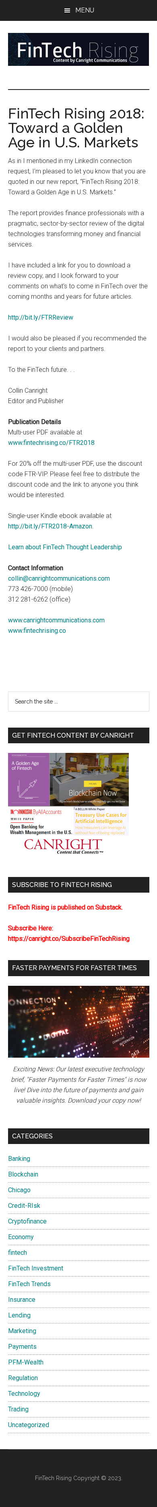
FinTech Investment (35, 1268)
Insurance (21, 1299)
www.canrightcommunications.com (56, 620)
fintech (17, 1252)
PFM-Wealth (25, 1362)
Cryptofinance (27, 1221)
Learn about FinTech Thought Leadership (65, 547)
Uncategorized (28, 1425)
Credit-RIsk (24, 1205)
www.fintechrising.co (37, 630)
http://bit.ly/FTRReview (40, 317)
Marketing (22, 1331)
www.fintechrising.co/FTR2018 (51, 443)
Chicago (19, 1190)
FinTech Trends (29, 1284)
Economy (21, 1237)
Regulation (23, 1378)
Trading (18, 1409)
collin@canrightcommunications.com (59, 578)
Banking (19, 1158)
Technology (24, 1393)
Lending (19, 1315)
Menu (84, 10)
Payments (22, 1346)
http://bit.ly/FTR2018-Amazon (50, 526)
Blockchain (23, 1174)
